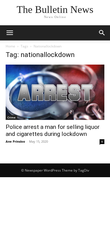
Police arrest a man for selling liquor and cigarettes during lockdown (53, 130)
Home (10, 46)
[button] (10, 32)
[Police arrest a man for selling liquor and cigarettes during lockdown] (55, 92)
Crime (11, 117)
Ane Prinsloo (15, 141)
